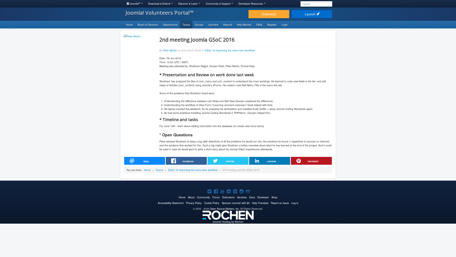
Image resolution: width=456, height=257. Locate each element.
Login (284, 24)
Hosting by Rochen (228, 221)
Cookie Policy (211, 203)
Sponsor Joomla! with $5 (236, 203)
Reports (227, 24)
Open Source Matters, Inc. (225, 208)
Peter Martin (170, 50)
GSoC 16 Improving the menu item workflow (230, 50)
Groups (199, 24)
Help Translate (260, 203)
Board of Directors (148, 24)
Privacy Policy (194, 203)
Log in (294, 203)
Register (272, 24)
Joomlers (213, 24)
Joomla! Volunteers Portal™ (160, 12)
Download (269, 14)
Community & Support (218, 3)
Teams (186, 24)
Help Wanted (244, 24)
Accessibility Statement (171, 203)
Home (129, 24)
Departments (170, 24)
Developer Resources (251, 3)
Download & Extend (159, 3)
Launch (310, 14)
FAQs (259, 24)
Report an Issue (280, 203)
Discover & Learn (188, 3)
